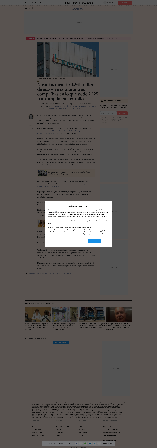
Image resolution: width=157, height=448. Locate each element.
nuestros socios (74, 210)
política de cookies (93, 221)
